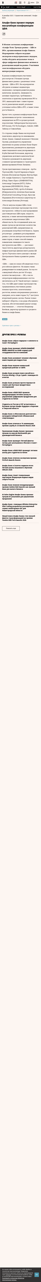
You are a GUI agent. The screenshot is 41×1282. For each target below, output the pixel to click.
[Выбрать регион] (25, 3)
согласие (8, 1275)
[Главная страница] (3, 3)
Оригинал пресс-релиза (11, 326)
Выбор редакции (8, 10)
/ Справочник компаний (22, 16)
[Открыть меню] (37, 2)
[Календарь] (16, 3)
